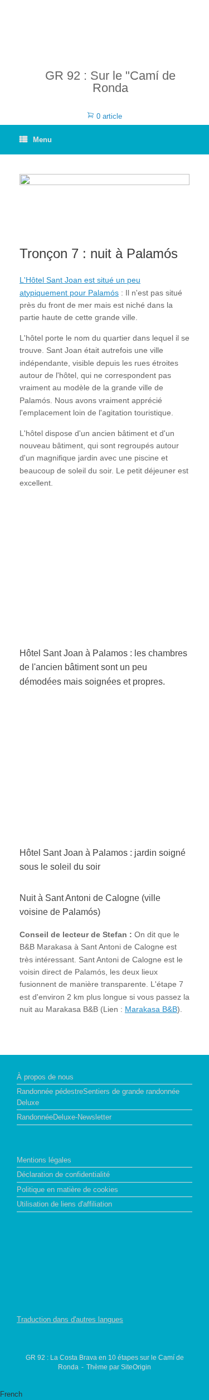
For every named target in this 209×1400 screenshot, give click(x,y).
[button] (104, 1394)
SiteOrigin (136, 1367)
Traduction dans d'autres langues (70, 1319)
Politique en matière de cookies (67, 1189)
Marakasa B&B (151, 1009)
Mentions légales (44, 1160)
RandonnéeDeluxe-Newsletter (64, 1117)
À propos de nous (45, 1077)
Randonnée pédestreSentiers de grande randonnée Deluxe (98, 1097)
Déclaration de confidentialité (63, 1174)
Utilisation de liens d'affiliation (64, 1204)
